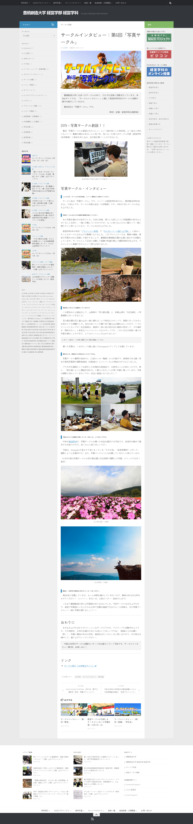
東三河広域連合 (34, 338)
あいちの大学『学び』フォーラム (37, 299)
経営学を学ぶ (154, 87)
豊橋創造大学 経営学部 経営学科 (138, 762)
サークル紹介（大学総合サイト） (79, 665)
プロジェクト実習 (90, 231)
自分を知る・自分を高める (159, 119)
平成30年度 (39, 332)
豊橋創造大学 (131, 756)
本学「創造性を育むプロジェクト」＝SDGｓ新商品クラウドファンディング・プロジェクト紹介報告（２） (50, 793)
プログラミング (36, 313)
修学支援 (56, 2)
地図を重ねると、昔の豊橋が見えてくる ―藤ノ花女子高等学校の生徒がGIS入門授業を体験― (43, 189)
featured (27, 48)
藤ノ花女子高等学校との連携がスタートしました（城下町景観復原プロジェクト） (101, 758)
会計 (30, 321)
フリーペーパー (42, 310)
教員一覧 (87, 2)
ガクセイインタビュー (32, 74)
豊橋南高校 (37, 346)
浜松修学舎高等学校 (30, 341)
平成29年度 (31, 332)
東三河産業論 (44, 338)
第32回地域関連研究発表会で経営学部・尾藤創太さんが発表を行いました (101, 769)
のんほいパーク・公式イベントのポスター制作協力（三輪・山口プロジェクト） (101, 792)
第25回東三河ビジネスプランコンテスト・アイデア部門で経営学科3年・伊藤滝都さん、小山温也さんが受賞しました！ (101, 781)
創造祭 (72, 441)
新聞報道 (37, 335)
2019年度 (78, 677)
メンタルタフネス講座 (33, 316)
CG (38, 296)
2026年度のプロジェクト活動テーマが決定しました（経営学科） (43, 279)
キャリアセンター (40, 304)
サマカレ (35, 307)
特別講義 (40, 341)
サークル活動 (66, 24)
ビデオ (26, 100)
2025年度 (27, 296)
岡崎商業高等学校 (32, 327)
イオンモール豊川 (37, 302)
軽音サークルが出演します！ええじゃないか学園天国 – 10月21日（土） (99, 722)
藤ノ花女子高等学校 (44, 344)
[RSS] (52, 24)
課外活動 (101, 677)
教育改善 (27, 137)
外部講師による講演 (31, 121)
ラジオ (43, 316)
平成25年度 (34, 330)
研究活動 (27, 142)
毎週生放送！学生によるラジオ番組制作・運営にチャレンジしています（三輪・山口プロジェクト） (50, 770)
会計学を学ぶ (154, 92)
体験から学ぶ (154, 108)
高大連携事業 (39, 352)
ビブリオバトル (31, 310)
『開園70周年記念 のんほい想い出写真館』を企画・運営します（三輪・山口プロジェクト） (50, 781)
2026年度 (34, 296)
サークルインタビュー (89, 677)
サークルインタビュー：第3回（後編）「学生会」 (126, 720)
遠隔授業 (31, 352)
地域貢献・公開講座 (103, 2)
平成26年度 (42, 330)
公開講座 (36, 321)
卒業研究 (42, 321)
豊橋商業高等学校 (47, 346)
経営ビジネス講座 (49, 341)
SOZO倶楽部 (131, 789)
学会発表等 (46, 324)
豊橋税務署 (42, 349)
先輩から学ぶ (154, 113)
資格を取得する (154, 124)
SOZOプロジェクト (40, 2)
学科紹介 (24, 2)
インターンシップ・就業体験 (34, 69)
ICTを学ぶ (152, 98)
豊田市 (26, 352)
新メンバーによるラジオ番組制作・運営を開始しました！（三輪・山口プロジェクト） (43, 266)
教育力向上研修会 (27, 335)
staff (65, 48)
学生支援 (27, 127)
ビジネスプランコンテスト (34, 95)
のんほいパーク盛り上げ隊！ (117, 231)
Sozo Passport (131, 795)
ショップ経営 (29, 85)
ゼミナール (28, 90)
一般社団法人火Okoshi (33, 318)
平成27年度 (49, 330)
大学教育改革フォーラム (34, 324)
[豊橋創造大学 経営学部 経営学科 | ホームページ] (51, 12)
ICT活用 (26, 53)
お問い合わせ (120, 2)
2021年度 (36, 293)
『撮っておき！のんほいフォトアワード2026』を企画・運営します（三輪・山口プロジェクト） (43, 175)
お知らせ (27, 58)
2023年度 (48, 293)
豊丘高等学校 (29, 346)
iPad (40, 296)
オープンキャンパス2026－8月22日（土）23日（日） (43, 159)
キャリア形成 (50, 304)
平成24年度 (27, 330)
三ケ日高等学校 (46, 318)
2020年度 (30, 293)
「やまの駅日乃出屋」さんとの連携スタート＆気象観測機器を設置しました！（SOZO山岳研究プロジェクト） (43, 242)
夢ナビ (24, 324)
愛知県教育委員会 (49, 332)
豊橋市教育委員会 (32, 349)
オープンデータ (29, 304)
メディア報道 (29, 111)
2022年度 (42, 293)
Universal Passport (133, 784)
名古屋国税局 (49, 321)
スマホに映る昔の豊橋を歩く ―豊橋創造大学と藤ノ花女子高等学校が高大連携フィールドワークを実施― (43, 216)
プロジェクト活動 (30, 106)
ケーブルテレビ (27, 307)
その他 (26, 64)
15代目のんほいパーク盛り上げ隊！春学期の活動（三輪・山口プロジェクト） (43, 203)
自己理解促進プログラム (30, 344)
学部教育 (27, 132)
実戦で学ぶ (153, 103)
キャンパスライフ (72, 2)
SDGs (44, 296)
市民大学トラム (44, 327)
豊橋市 (24, 349)
